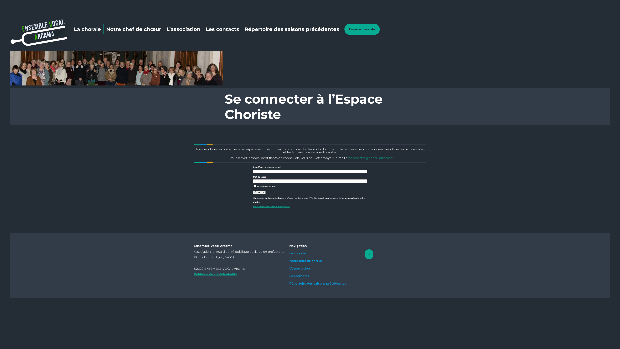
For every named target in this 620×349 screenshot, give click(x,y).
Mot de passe (260, 177)
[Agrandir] (219, 55)
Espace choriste (362, 29)
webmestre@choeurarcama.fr (370, 158)
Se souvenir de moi (266, 186)
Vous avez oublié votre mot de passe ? (271, 206)
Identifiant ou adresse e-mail (267, 167)
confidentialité (225, 274)
